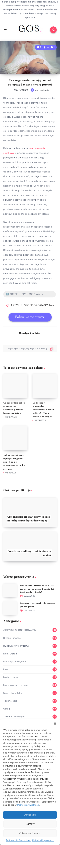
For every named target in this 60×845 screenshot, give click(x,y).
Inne (51, 305)
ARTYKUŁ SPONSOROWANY (29, 305)
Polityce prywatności (28, 805)
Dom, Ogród (10, 653)
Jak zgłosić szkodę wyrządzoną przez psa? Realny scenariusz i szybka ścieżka (14, 462)
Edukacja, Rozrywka (14, 661)
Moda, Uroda (10, 677)
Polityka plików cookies (18, 840)
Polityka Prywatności (43, 840)
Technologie (10, 700)
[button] (55, 723)
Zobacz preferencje (30, 833)
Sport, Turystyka (12, 693)
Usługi (6, 708)
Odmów (30, 824)
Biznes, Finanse (12, 638)
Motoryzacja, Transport (16, 685)
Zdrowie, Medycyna (14, 716)
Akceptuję (30, 814)
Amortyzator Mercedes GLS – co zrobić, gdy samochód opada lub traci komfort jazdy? (37, 589)
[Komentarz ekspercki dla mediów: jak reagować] (10, 608)
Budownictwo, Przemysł (16, 645)
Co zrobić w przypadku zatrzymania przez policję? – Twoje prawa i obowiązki (43, 410)
